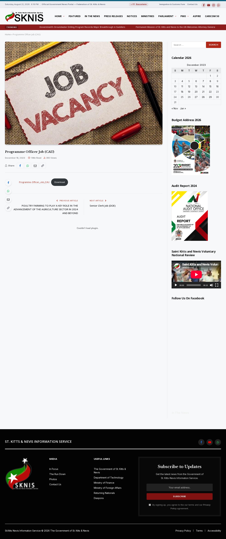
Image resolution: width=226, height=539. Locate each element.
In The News (92, 16)
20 (196, 91)
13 (196, 86)
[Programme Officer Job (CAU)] (83, 93)
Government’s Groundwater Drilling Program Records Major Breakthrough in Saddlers (65, 27)
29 (210, 97)
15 (210, 86)
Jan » (183, 108)
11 (182, 86)
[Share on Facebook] (20, 165)
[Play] (176, 285)
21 (203, 91)
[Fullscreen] (216, 285)
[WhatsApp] (8, 191)
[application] (196, 274)
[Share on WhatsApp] (27, 165)
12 (189, 86)
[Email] (8, 199)
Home (58, 16)
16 (217, 86)
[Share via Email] (35, 165)
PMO (183, 16)
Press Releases (113, 16)
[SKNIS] (24, 16)
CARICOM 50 (212, 16)
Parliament (166, 16)
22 (210, 91)
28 (203, 97)
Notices (132, 16)
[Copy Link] (42, 165)
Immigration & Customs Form (172, 4)
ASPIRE (197, 16)
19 (189, 91)
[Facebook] (8, 182)
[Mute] (211, 285)
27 (196, 97)
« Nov (175, 108)
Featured (75, 16)
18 (182, 91)
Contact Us (192, 4)
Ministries (147, 16)
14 (203, 86)
